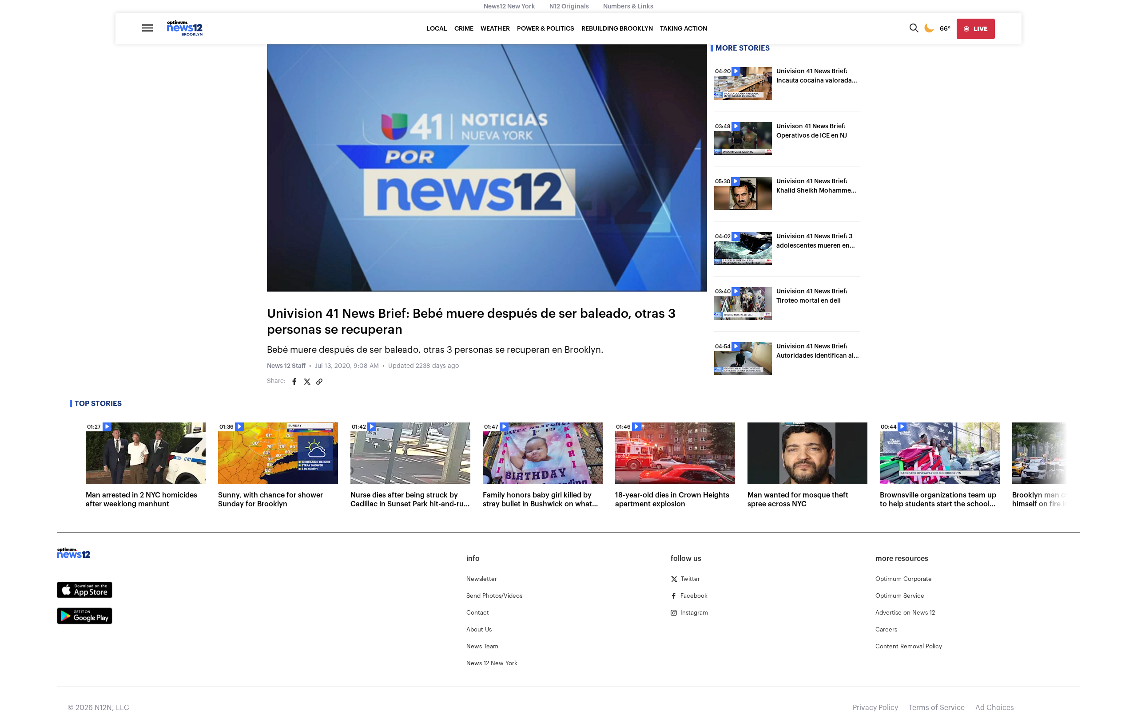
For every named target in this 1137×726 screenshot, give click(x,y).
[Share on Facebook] (294, 381)
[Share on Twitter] (306, 381)
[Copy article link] (319, 381)
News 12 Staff (286, 366)
